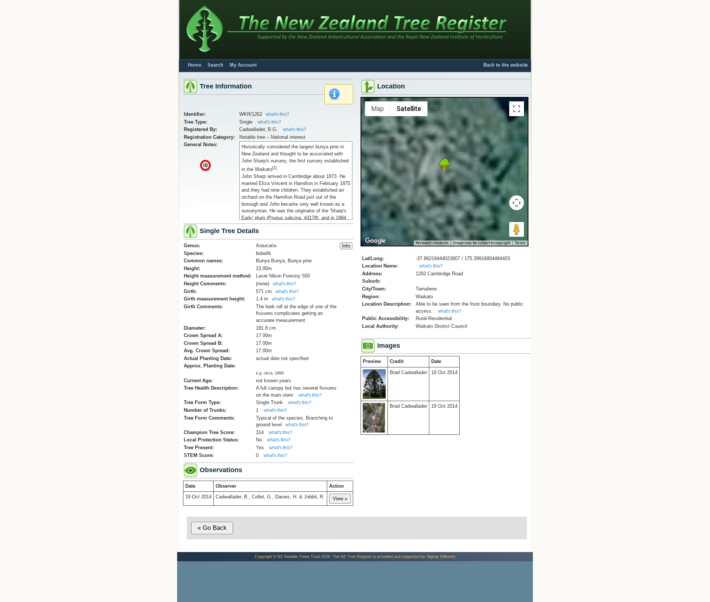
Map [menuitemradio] (377, 108)
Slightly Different (440, 556)
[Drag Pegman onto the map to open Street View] (516, 229)
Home (194, 65)
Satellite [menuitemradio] (408, 108)
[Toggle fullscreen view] (516, 108)
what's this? (277, 114)
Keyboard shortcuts (432, 243)
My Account (243, 65)
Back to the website (505, 65)
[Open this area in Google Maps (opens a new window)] (375, 241)
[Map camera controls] (516, 202)
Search (215, 65)
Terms (520, 243)
